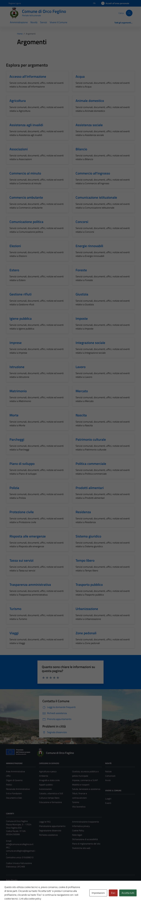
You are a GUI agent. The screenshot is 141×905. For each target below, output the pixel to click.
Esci (113, 893)
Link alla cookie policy (30, 898)
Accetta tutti (128, 893)
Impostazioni (98, 893)
